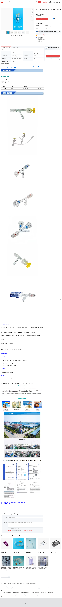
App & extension (49, 4)
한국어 (39, 601)
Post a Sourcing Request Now (29, 530)
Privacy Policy (45, 603)
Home (2, 6)
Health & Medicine (6, 6)
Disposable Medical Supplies (18, 6)
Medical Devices (18, 578)
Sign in (60, 2)
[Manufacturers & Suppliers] (6, 2)
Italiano (26, 601)
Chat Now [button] (55, 18)
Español (11, 601)
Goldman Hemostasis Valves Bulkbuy (31, 594)
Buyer (40, 4)
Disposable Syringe (35, 587)
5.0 (49, 48)
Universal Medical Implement (17, 587)
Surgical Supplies (4, 587)
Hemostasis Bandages (20, 594)
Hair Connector (4, 594)
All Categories (4, 4)
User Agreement (36, 603)
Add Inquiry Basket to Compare (18, 35)
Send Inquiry (42, 18)
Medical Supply (11, 6)
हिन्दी (44, 601)
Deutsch (29, 601)
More (2, 596)
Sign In (37, 42)
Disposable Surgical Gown (44, 587)
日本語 (41, 601)
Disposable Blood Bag (27, 587)
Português (15, 601)
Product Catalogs (14, 576)
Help (44, 4)
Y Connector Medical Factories (6, 592)
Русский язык (22, 601)
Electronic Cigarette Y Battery (25, 592)
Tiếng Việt (53, 601)
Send (9, 530)
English (8, 601)
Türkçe (50, 601)
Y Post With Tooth (43, 592)
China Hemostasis (50, 592)
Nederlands (32, 601)
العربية (36, 601)
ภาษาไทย (47, 601)
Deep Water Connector (11, 594)
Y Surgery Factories (16, 592)
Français (18, 601)
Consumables (3, 578)
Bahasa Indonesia (58, 601)
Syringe (10, 587)
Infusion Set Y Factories (35, 592)
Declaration (41, 603)
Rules (60, 4)
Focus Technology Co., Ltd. (24, 603)
